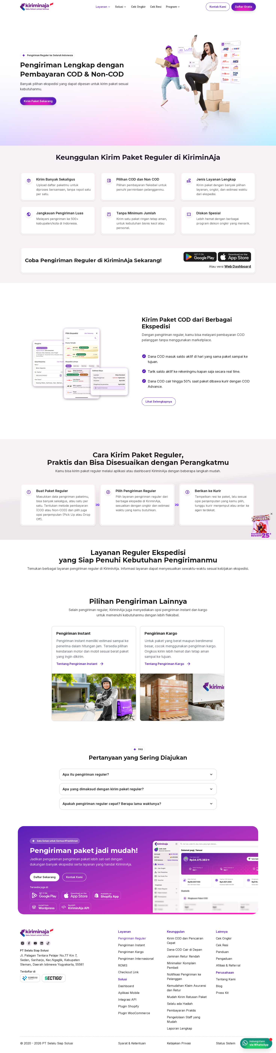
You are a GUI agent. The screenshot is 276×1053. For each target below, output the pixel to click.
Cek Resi (155, 6)
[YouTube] (35, 943)
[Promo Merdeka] (261, 527)
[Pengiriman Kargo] (182, 673)
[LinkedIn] (41, 943)
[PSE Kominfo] (30, 978)
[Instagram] (22, 943)
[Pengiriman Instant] (94, 673)
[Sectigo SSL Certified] (54, 978)
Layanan (101, 6)
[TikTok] (48, 943)
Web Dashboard (237, 266)
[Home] (46, 7)
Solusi (119, 6)
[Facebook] (28, 943)
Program (171, 6)
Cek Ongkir (138, 6)
